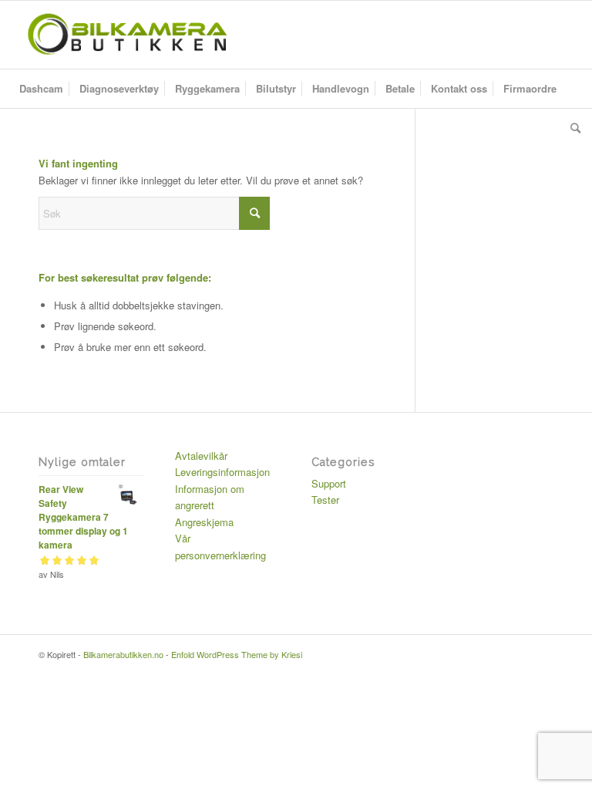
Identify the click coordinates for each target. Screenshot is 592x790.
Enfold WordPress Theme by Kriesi (236, 654)
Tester (325, 499)
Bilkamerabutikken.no (123, 654)
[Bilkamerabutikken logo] (127, 35)
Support (328, 483)
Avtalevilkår (201, 455)
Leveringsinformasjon (222, 471)
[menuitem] (41, 88)
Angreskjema (204, 522)
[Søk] (571, 127)
